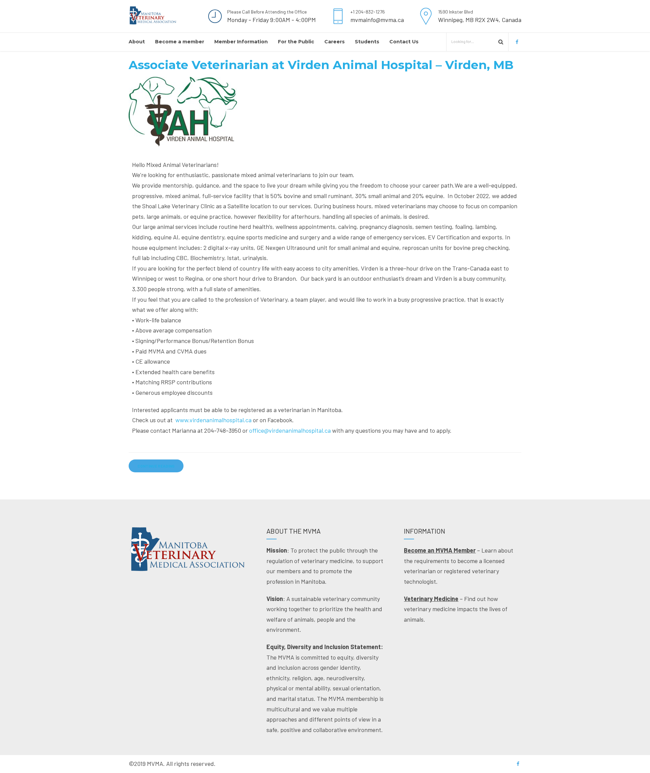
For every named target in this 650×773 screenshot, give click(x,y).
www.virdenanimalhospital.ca (213, 420)
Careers (334, 42)
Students (367, 42)
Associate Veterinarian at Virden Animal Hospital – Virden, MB (321, 65)
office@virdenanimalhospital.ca (290, 430)
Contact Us (403, 42)
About (137, 42)
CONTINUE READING (156, 466)
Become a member (179, 42)
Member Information (241, 42)
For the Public (296, 42)
